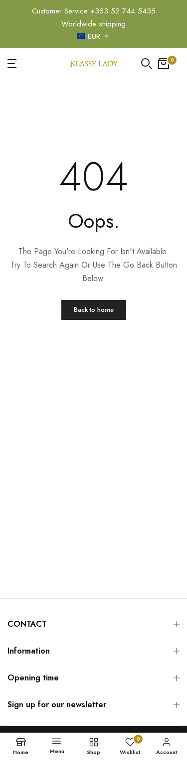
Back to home (94, 309)
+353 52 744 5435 (123, 10)
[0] (163, 63)
